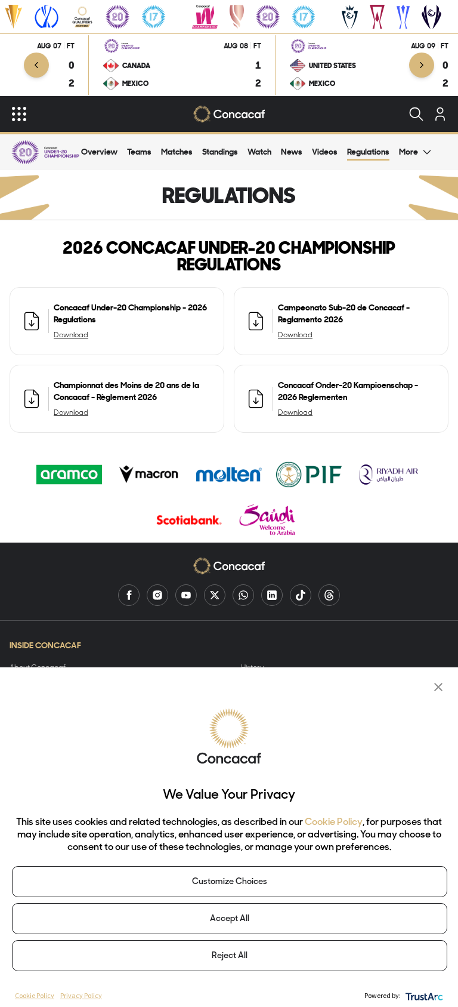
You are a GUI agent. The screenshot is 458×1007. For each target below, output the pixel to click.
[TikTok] (300, 595)
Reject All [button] (229, 955)
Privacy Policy (81, 995)
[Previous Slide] (36, 65)
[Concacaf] (228, 114)
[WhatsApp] (243, 595)
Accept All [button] (229, 918)
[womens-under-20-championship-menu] (268, 17)
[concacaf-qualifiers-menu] (82, 17)
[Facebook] (129, 595)
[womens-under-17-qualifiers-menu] (303, 17)
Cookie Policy (334, 822)
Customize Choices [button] (229, 881)
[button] (438, 687)
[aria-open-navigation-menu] (19, 114)
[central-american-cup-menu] (377, 17)
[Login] (440, 114)
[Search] (416, 114)
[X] (214, 595)
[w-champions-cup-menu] (431, 17)
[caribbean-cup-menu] (403, 17)
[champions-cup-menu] (350, 17)
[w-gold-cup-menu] (237, 17)
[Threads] (329, 595)
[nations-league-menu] (46, 17)
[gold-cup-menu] (13, 17)
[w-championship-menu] (205, 17)
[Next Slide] (421, 65)
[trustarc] (423, 995)
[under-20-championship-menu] (117, 17)
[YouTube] (186, 595)
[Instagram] (157, 595)
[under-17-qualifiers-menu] (153, 17)
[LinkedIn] (272, 595)
